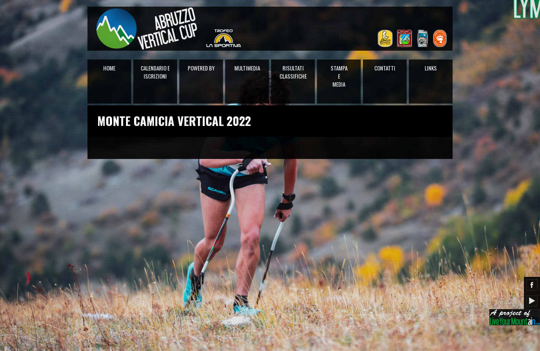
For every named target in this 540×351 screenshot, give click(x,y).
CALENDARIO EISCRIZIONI (155, 72)
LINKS (431, 68)
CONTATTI (384, 68)
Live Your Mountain (514, 317)
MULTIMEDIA (247, 68)
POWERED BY (201, 68)
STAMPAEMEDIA (339, 76)
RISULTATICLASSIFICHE (293, 72)
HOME (109, 68)
